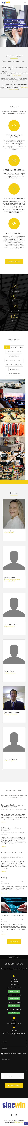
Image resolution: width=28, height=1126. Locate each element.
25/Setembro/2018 (6, 882)
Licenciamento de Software (13, 915)
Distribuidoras (14, 356)
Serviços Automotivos (14, 351)
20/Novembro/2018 (7, 832)
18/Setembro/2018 (6, 919)
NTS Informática (18, 1122)
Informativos (4, 834)
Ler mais (3, 822)
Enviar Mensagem (15, 1085)
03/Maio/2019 (5, 809)
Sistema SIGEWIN (5, 883)
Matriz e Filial (14, 369)
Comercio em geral (17, 347)
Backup (4, 877)
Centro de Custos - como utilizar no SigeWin (12, 806)
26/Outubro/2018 (6, 857)
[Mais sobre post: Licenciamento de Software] (14, 905)
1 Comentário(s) (15, 809)
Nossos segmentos (14, 261)
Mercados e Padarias (14, 373)
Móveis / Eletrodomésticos (14, 360)
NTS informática (16, 75)
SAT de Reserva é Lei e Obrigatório (11, 829)
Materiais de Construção (14, 365)
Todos (7, 347)
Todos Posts (14, 942)
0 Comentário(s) (18, 832)
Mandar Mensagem (14, 991)
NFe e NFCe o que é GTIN (12, 853)
